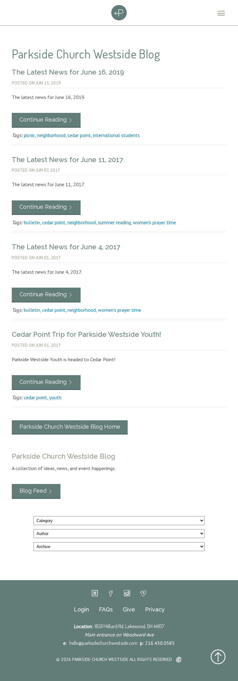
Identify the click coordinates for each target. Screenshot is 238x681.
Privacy (155, 609)
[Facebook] (111, 593)
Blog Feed (33, 490)
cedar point (79, 135)
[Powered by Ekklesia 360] (179, 660)
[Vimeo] (143, 593)
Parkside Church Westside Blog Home (70, 426)
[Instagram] (127, 593)
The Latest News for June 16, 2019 (68, 72)
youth (55, 397)
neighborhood (51, 135)
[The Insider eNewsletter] (95, 593)
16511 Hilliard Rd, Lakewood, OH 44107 (129, 626)
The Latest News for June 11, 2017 (67, 160)
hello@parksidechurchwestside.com (103, 643)
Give (129, 609)
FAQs (106, 609)
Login (81, 609)
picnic (29, 135)
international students (116, 135)
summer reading (114, 222)
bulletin (32, 222)
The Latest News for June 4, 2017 (66, 247)
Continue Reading (43, 119)
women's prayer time (154, 222)
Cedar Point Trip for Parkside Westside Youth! (86, 334)
